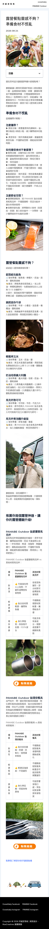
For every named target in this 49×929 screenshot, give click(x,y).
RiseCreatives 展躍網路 (12, 924)
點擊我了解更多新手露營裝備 (19, 861)
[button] (39, 73)
